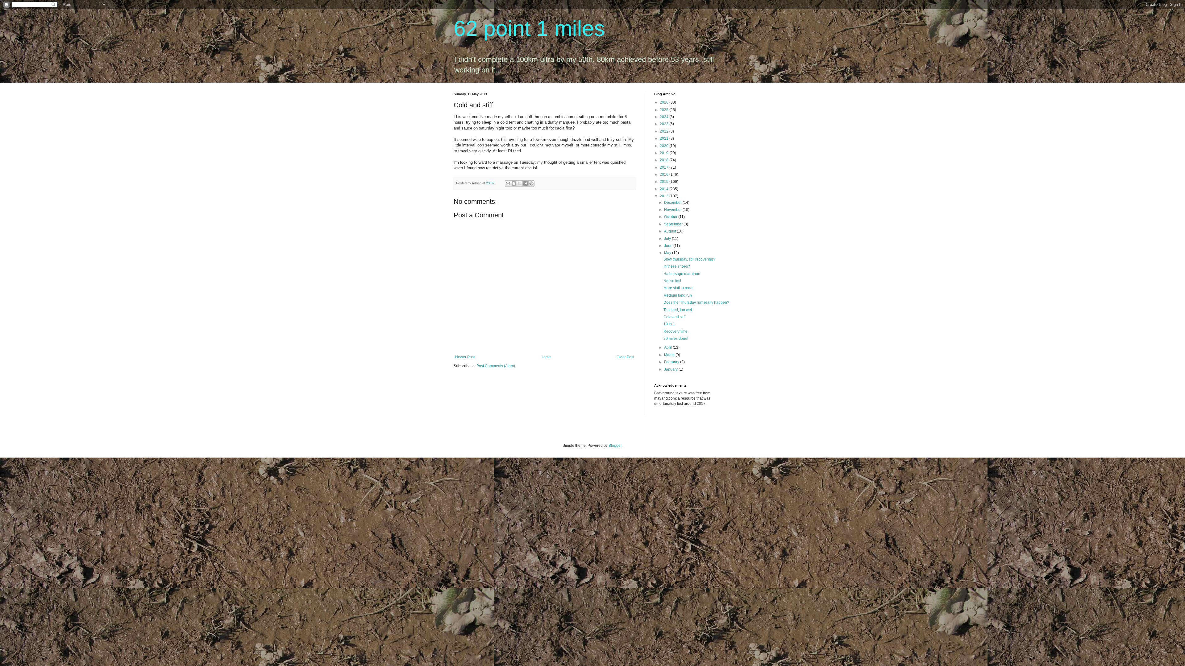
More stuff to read (677, 288)
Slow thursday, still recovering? (689, 259)
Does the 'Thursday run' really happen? (696, 302)
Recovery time (675, 331)
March (670, 355)
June (668, 246)
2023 (664, 124)
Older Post (625, 357)
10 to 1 (669, 324)
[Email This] (508, 183)
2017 (664, 167)
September (674, 224)
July (668, 238)
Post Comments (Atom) (495, 366)
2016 (664, 174)
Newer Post (465, 357)
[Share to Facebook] (525, 183)
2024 (664, 117)
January (671, 369)
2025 (664, 110)
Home (546, 357)
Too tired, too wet (677, 310)
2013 (664, 196)
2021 (664, 138)
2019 (664, 153)
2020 (664, 146)
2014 (664, 189)
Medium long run (677, 295)
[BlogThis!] (514, 183)
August (670, 231)
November (673, 210)
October (671, 217)
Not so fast (672, 281)
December (673, 202)
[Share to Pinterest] (531, 183)
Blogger (615, 445)
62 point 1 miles (529, 28)
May (668, 253)
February (672, 362)
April (668, 347)
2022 (664, 131)
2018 (664, 160)
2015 (664, 181)
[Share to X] (520, 183)
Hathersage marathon (681, 274)
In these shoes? (676, 266)
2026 (664, 102)
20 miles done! (675, 338)
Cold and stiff (674, 317)
